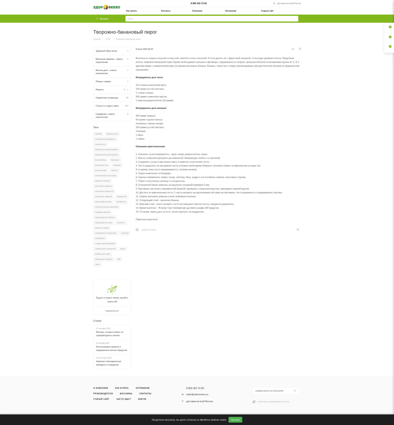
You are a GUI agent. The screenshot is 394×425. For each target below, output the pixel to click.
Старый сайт (101, 399)
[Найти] (295, 18)
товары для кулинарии (105, 243)
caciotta (98, 134)
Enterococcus (112, 134)
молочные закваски (103, 196)
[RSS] (293, 49)
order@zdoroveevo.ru (197, 394)
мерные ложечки (102, 181)
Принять (235, 419)
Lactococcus (100, 144)
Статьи (97, 321)
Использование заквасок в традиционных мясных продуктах (111, 348)
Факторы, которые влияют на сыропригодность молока (109, 334)
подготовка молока (103, 202)
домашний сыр (101, 165)
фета (123, 249)
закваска (117, 165)
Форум (142, 399)
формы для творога (103, 259)
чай (118, 259)
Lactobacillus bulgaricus (105, 139)
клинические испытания (105, 176)
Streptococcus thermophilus (106, 149)
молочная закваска (103, 186)
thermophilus (100, 160)
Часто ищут (123, 399)
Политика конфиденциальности (273, 402)
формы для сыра (102, 254)
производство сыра (103, 223)
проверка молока (102, 212)
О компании (100, 388)
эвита (97, 264)
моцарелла (122, 196)
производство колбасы (105, 217)
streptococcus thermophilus (106, 155)
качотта (114, 170)
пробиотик (121, 202)
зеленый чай (100, 170)
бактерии (115, 160)
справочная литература (105, 233)
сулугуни (125, 233)
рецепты (121, 223)
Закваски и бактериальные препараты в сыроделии (108, 363)
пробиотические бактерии (106, 207)
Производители (103, 393)
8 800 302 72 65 (199, 3)
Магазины (126, 393)
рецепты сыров (102, 228)
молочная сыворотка (104, 191)
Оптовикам (143, 388)
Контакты (145, 393)
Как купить (122, 388)
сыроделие (100, 238)
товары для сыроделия (105, 249)
